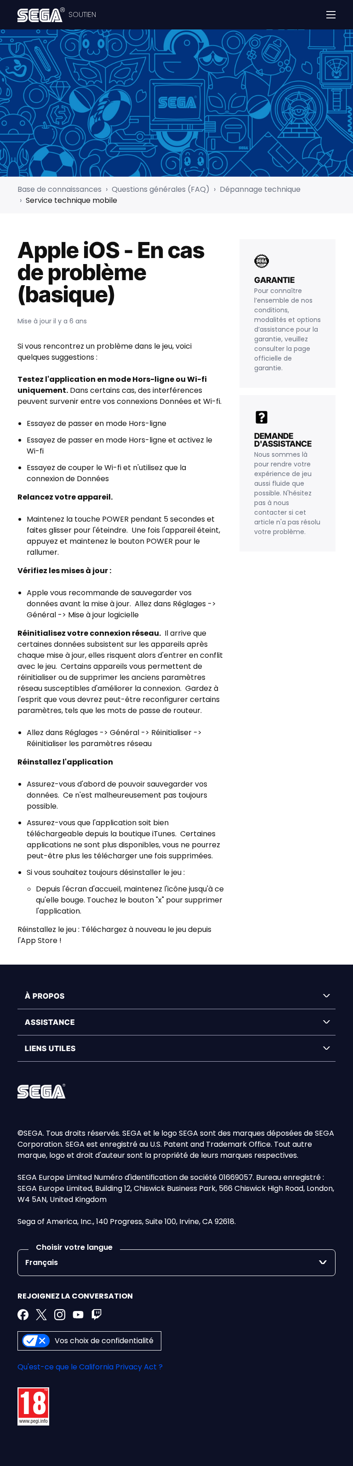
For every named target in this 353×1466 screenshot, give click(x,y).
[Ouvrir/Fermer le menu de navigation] (331, 14)
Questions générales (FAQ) (161, 189)
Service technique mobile (71, 200)
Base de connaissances (59, 189)
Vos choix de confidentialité (104, 1340)
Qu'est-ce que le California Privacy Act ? (90, 1367)
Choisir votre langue (74, 1247)
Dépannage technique (260, 189)
